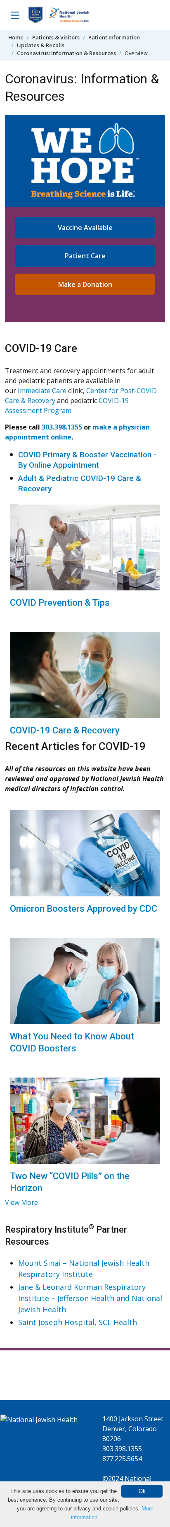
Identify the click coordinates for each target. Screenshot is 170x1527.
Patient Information (114, 37)
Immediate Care (42, 390)
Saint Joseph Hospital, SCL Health (77, 1322)
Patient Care (85, 255)
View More (21, 1202)
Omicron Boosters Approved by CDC (83, 908)
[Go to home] (59, 15)
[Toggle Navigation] (15, 15)
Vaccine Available (85, 227)
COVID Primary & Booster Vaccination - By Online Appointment (87, 460)
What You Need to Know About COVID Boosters (72, 1042)
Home (16, 37)
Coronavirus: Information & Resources (66, 53)
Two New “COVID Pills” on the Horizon (70, 1182)
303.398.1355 (62, 427)
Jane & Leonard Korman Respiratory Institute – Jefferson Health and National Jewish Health (90, 1298)
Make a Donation (85, 284)
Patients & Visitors (56, 37)
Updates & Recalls (40, 45)
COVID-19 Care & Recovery (65, 730)
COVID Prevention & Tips (60, 602)
